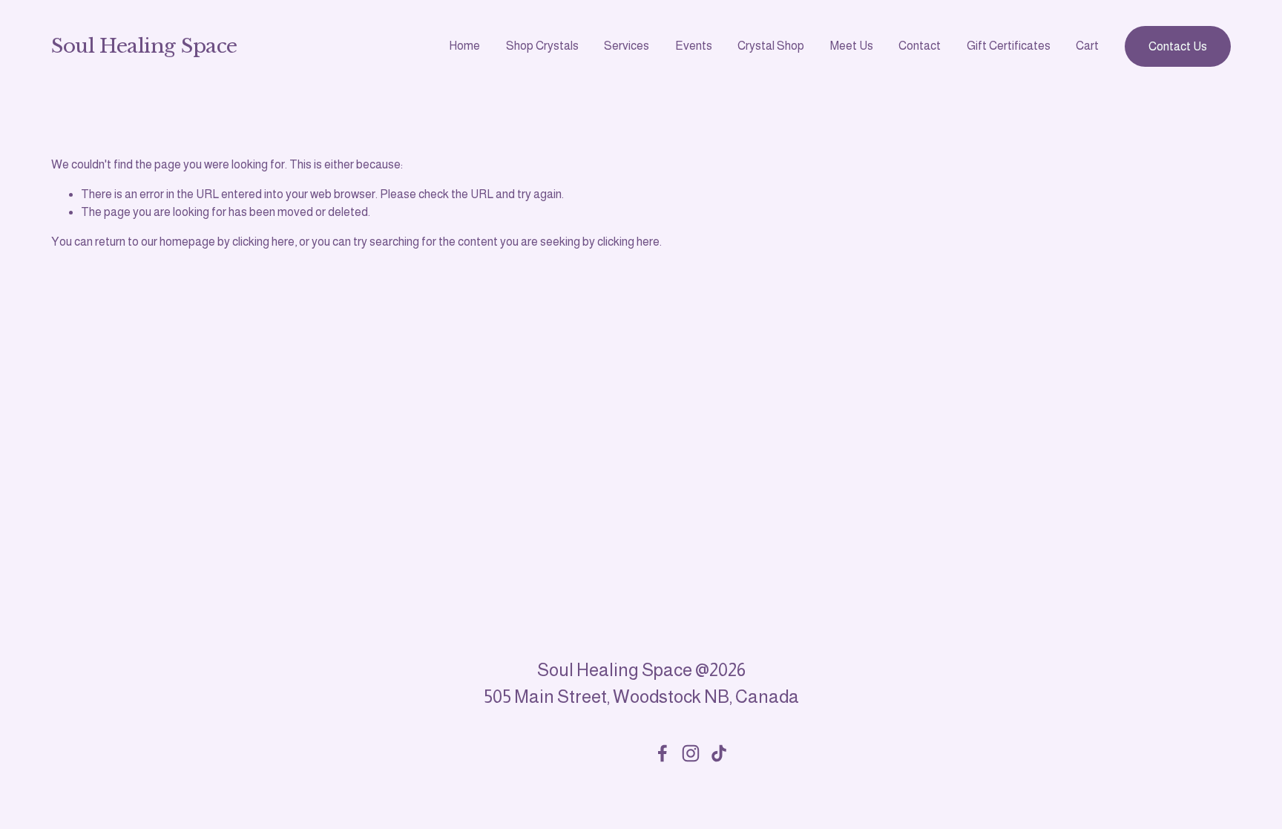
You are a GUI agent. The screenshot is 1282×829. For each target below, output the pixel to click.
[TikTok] (719, 753)
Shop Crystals (542, 45)
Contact (919, 45)
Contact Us (1177, 46)
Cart (1087, 45)
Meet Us (851, 45)
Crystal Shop (770, 45)
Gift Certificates (1009, 45)
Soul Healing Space (144, 45)
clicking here (263, 241)
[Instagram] (691, 753)
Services (626, 45)
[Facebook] (662, 753)
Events (693, 45)
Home (464, 45)
